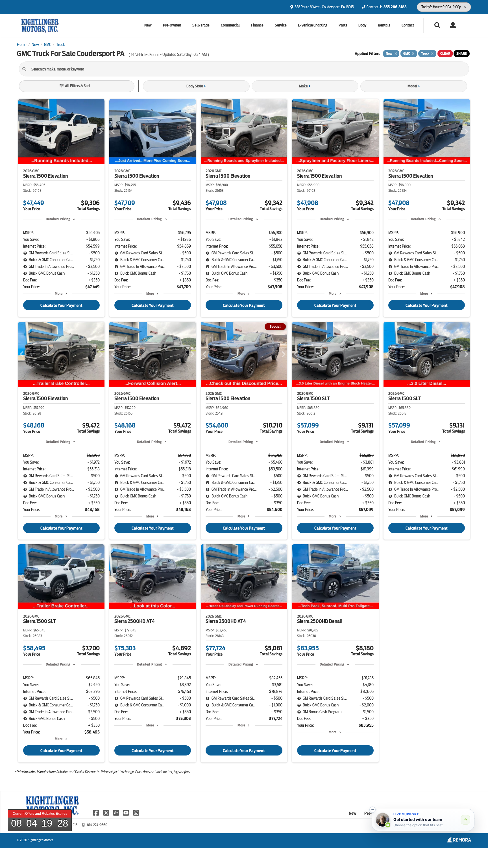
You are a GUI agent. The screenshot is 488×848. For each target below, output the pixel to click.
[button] (372, 810)
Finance (257, 25)
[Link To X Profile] (106, 812)
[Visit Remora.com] (459, 841)
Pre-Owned (172, 25)
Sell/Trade (201, 25)
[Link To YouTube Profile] (126, 812)
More (58, 293)
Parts (343, 25)
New (148, 25)
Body (362, 25)
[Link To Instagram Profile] (136, 812)
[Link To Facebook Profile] (96, 812)
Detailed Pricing (58, 219)
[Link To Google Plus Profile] (116, 812)
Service (281, 25)
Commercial (230, 25)
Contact (408, 25)
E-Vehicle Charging (312, 25)
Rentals (384, 25)
